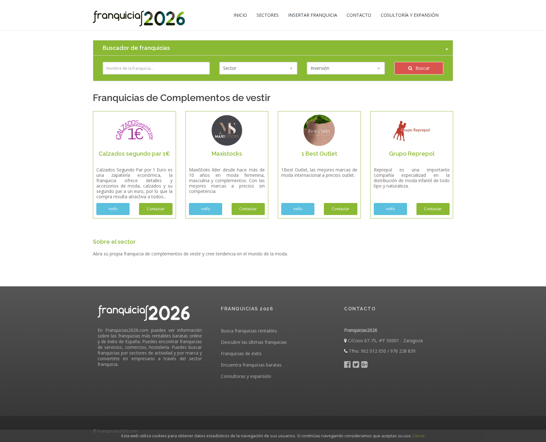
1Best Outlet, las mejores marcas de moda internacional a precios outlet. (319, 172)
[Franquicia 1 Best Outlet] (319, 130)
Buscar (422, 68)
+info (113, 209)
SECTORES (268, 15)
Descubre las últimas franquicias (254, 342)
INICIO (240, 15)
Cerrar (419, 436)
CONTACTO (359, 15)
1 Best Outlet (319, 153)
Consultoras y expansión (246, 376)
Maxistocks (227, 153)
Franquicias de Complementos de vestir (181, 97)
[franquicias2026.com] (139, 15)
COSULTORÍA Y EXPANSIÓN (410, 15)
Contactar (156, 209)
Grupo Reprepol (411, 153)
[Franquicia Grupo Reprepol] (412, 130)
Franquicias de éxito (241, 353)
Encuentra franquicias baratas (251, 365)
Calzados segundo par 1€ (134, 153)
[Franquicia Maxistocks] (227, 130)
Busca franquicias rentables (249, 331)
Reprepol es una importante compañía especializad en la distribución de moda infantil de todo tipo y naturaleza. (412, 178)
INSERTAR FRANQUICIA (312, 15)
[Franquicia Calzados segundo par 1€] (134, 130)
